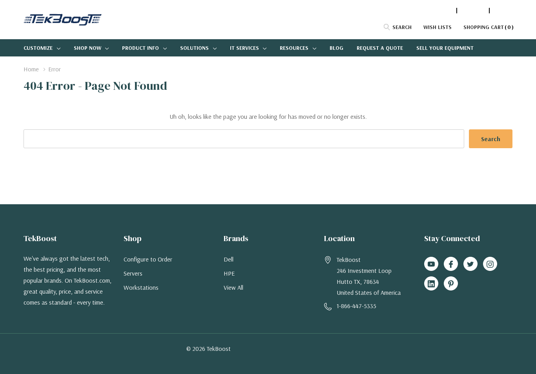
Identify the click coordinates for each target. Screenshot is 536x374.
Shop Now (87, 48)
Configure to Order (148, 259)
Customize (38, 48)
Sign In (503, 10)
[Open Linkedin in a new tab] (431, 283)
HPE (229, 273)
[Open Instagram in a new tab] (490, 264)
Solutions (194, 48)
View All (233, 287)
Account (473, 10)
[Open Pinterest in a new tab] (451, 283)
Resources (294, 48)
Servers (133, 273)
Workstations (141, 287)
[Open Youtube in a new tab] (431, 264)
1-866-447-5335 (433, 10)
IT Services (244, 48)
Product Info (140, 48)
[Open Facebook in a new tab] (451, 264)
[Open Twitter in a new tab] (470, 264)
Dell (228, 259)
